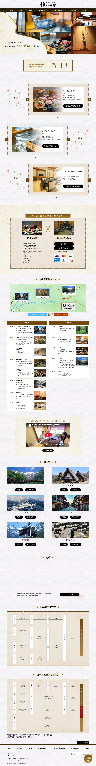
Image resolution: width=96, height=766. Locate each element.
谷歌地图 (30, 490)
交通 (84, 10)
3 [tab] (39, 157)
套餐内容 (42, 10)
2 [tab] (59, 117)
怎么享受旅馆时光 (58, 10)
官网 (18, 490)
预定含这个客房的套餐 (72, 186)
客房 (30, 10)
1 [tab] (57, 117)
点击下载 (69, 594)
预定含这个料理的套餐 (72, 106)
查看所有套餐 (63, 248)
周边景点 (73, 10)
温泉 (21, 10)
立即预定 (64, 244)
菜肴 (11, 10)
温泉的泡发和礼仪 (50, 146)
